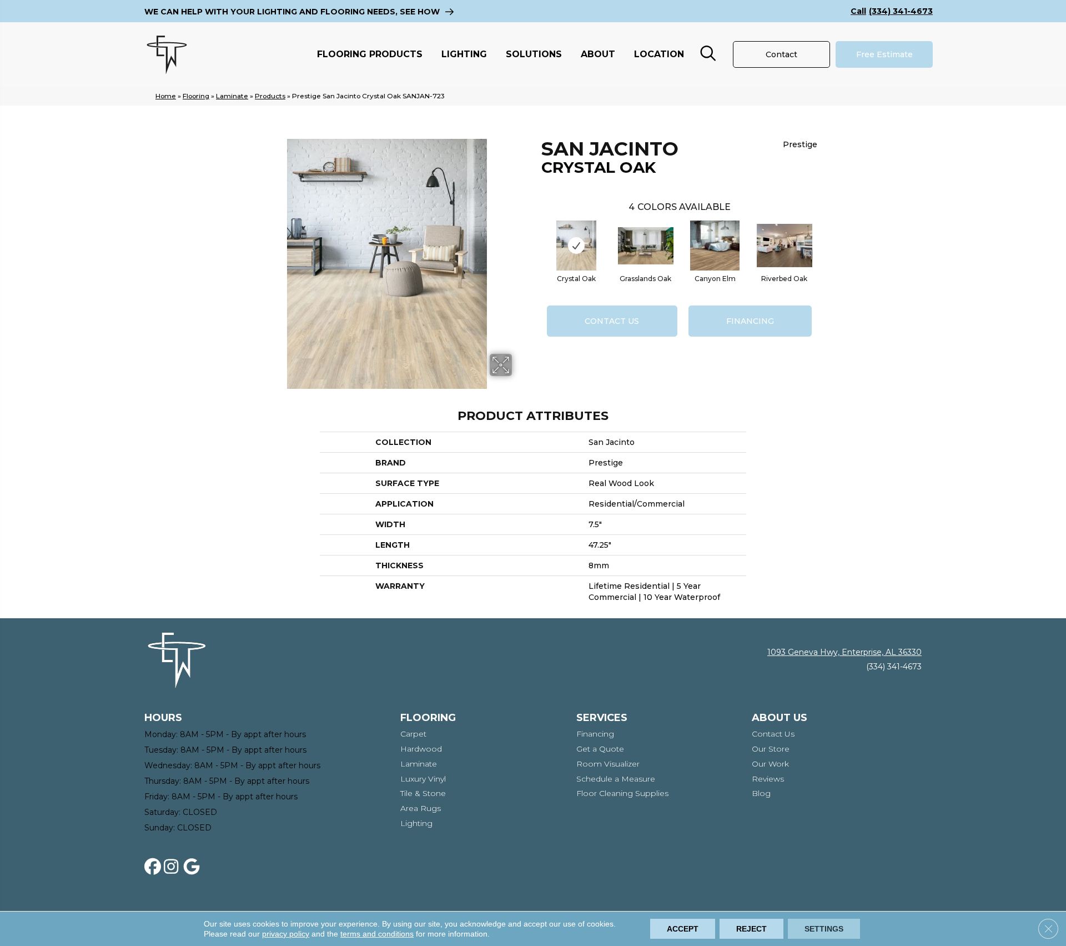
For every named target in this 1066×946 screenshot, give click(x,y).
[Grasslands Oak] (645, 245)
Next (822, 234)
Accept (682, 928)
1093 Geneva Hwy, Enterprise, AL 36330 (844, 652)
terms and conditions (377, 933)
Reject (751, 928)
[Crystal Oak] (576, 245)
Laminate (232, 96)
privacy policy (285, 933)
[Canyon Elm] (714, 245)
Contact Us (612, 321)
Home (165, 96)
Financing (750, 321)
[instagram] (174, 867)
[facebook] (154, 867)
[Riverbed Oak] (784, 245)
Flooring (196, 96)
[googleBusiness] (193, 867)
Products (270, 96)
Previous (535, 234)
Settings (823, 928)
